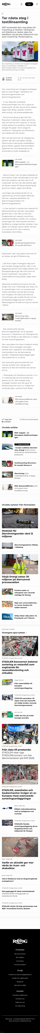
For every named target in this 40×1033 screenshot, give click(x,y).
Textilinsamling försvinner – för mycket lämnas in (25, 244)
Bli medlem (20, 957)
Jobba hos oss (20, 1002)
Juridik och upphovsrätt (20, 978)
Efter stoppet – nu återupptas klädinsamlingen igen (26, 164)
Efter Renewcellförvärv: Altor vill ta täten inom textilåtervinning (26, 401)
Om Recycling (20, 1006)
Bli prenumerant (20, 954)
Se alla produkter (20, 964)
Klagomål (20, 982)
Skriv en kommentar (30, 419)
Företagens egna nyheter (13, 633)
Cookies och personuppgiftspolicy (20, 974)
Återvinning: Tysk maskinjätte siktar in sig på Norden (25, 318)
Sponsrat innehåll (20, 985)
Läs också (18, 159)
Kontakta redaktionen (20, 995)
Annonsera (20, 961)
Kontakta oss (20, 999)
